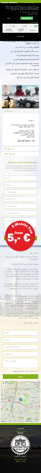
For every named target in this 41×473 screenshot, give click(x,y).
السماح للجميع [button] (27, 18)
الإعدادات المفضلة (21, 29)
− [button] (3, 386)
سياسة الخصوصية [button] (32, 14)
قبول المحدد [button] (20, 36)
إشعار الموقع (20, 461)
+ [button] (3, 383)
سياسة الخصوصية (20, 459)
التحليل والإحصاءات (8, 29)
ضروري (32, 30)
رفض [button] (8, 18)
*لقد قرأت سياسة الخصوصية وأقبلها (24, 371)
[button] (20, 110)
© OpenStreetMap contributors (32, 421)
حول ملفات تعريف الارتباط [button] (30, 12)
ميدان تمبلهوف (20, 431)
